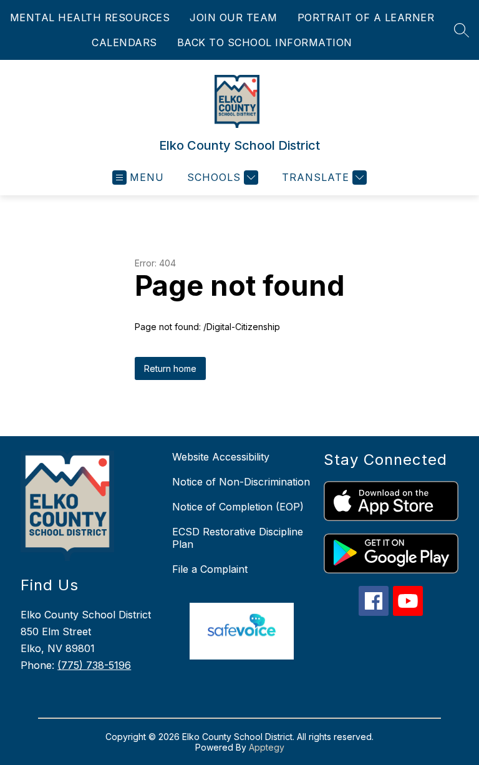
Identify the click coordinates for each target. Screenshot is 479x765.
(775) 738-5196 (94, 665)
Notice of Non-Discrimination (241, 481)
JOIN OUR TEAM (234, 17)
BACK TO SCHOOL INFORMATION (264, 42)
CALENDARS (124, 42)
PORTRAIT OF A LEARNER (366, 17)
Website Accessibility (220, 457)
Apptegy (266, 747)
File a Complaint (210, 569)
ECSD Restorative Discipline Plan (237, 537)
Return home (170, 368)
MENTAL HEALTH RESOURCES (90, 17)
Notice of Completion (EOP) (238, 506)
